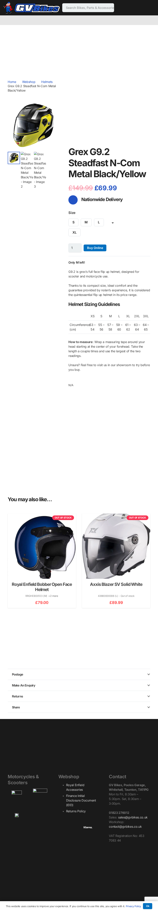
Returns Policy (76, 811)
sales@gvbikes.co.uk (133, 817)
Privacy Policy (133, 906)
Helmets (47, 82)
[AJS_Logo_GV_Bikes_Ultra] (40, 796)
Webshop (28, 82)
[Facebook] (121, 8)
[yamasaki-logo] (40, 814)
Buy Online (95, 248)
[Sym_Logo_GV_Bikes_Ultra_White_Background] (17, 815)
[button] (53, 106)
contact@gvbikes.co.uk (125, 826)
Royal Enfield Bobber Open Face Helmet (42, 587)
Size (72, 213)
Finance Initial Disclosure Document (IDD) (81, 800)
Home (12, 82)
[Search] (109, 7)
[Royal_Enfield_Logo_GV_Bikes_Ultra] (17, 796)
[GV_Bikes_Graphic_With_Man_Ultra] (31, 7)
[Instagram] (127, 8)
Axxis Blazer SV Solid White (116, 584)
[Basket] (152, 20)
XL (74, 232)
